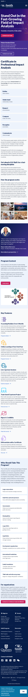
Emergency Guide (19, 638)
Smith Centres (18, 633)
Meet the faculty (5, 431)
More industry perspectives (9, 252)
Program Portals (21, 677)
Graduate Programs (5, 636)
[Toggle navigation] (26, 5)
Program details (5, 335)
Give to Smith (7, 677)
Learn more (5, 283)
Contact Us (17, 631)
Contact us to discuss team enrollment (13, 601)
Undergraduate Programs (6, 631)
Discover (3, 452)
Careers (14, 677)
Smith (2, 1)
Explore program (5, 383)
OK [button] (23, 691)
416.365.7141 (18, 621)
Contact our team (7, 35)
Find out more (4, 406)
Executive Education (5, 638)
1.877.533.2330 (4, 622)
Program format (5, 358)
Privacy (14, 680)
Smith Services (18, 636)
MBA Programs (4, 633)
